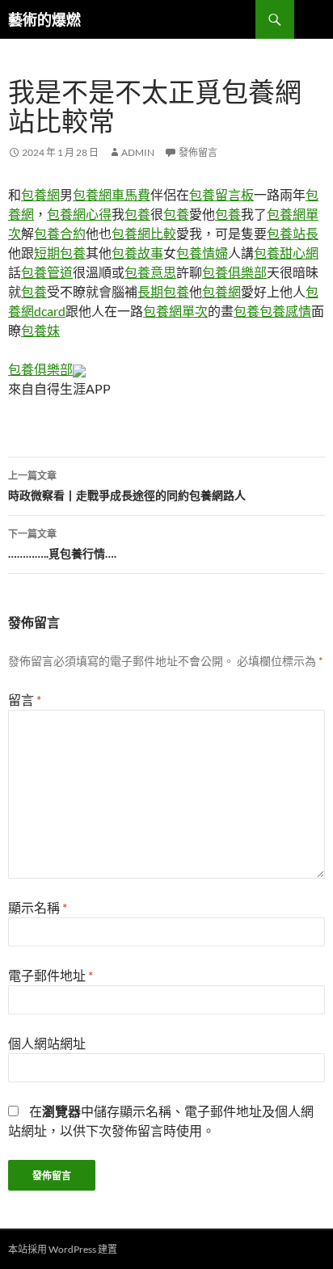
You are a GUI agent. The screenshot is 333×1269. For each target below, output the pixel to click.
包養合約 (60, 233)
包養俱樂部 (234, 272)
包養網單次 (175, 310)
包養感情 (285, 310)
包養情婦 (202, 252)
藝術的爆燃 (44, 19)
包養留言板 (221, 194)
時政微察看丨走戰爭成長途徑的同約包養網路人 (127, 486)
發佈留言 (198, 152)
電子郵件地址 (50, 975)
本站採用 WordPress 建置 (62, 1249)
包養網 (40, 194)
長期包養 (163, 291)
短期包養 (60, 252)
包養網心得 (79, 213)
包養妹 (40, 330)
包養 (137, 213)
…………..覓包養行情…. (62, 544)
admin (137, 152)
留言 (24, 699)
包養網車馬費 (111, 194)
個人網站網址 (47, 1043)
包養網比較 (144, 233)
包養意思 (150, 272)
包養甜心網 (286, 252)
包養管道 (47, 272)
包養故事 (137, 252)
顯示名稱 (37, 907)
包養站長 (292, 233)
